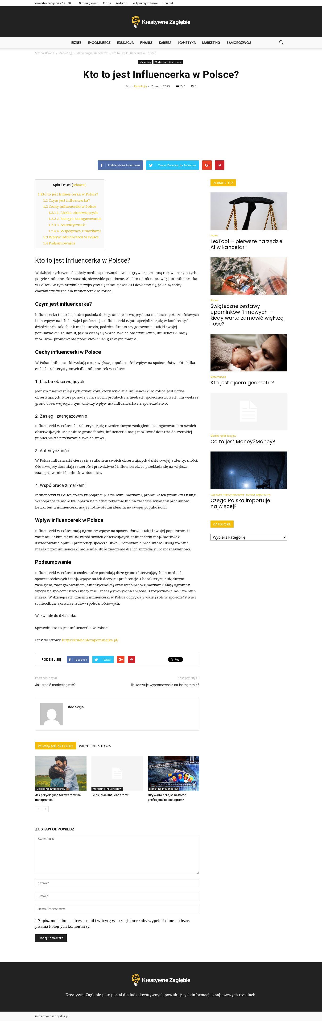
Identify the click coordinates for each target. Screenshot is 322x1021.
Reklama (121, 3)
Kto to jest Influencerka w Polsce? (68, 194)
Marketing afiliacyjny (223, 436)
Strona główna (89, 3)
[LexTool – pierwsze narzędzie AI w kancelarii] (249, 211)
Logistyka (187, 42)
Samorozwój (239, 42)
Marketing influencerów (168, 62)
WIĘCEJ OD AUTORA (95, 746)
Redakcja (140, 86)
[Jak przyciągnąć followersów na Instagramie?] (61, 773)
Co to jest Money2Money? (243, 441)
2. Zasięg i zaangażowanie (75, 219)
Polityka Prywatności (145, 3)
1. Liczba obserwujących (73, 213)
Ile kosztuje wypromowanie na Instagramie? (165, 685)
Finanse (146, 42)
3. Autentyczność (67, 225)
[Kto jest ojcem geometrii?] (249, 352)
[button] (281, 42)
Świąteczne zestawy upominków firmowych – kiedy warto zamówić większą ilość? (247, 315)
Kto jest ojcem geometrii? (242, 382)
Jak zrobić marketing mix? (55, 685)
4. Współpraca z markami (74, 231)
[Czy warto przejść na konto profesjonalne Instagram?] (173, 773)
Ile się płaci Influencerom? (109, 795)
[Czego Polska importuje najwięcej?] (249, 470)
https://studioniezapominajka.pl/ (90, 640)
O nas (107, 3)
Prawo (214, 235)
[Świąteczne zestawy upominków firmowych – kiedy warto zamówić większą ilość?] (249, 276)
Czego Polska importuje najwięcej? (240, 503)
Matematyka (218, 377)
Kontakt (168, 3)
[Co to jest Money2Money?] (249, 411)
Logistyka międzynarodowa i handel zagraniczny (241, 494)
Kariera (165, 42)
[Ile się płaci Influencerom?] (117, 773)
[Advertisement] (161, 125)
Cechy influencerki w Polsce (69, 206)
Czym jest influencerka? (66, 200)
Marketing (211, 42)
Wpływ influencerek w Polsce (71, 237)
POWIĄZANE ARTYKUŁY (55, 746)
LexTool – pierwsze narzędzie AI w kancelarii (246, 244)
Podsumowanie (59, 243)
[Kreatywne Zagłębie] (161, 22)
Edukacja (125, 42)
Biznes (76, 42)
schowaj (79, 185)
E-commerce (99, 42)
